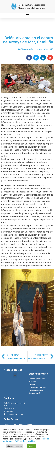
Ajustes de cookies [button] (14, 446)
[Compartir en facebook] (29, 58)
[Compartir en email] (50, 58)
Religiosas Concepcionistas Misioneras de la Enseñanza (31, 6)
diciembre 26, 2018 (44, 49)
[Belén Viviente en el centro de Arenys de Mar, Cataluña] (27, 78)
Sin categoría (27, 49)
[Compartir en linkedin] (43, 58)
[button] (27, 15)
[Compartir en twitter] (36, 58)
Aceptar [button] (31, 446)
